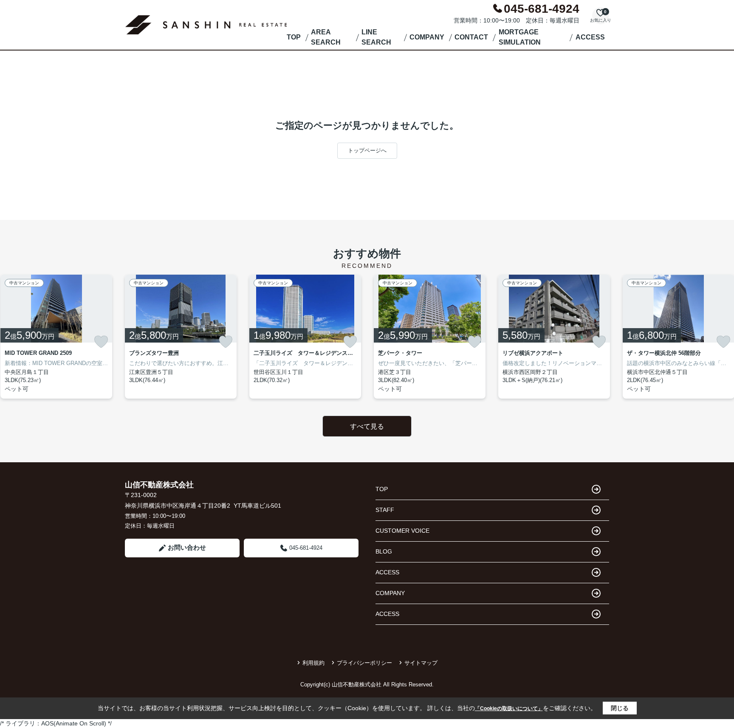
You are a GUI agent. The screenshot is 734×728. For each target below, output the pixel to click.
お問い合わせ (187, 547)
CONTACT (471, 37)
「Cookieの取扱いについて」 (509, 708)
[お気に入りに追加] (101, 341)
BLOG (383, 551)
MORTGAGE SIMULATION (520, 37)
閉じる (620, 708)
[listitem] (181, 337)
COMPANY (426, 37)
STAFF (384, 509)
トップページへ (367, 150)
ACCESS (590, 37)
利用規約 (313, 663)
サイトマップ (421, 663)
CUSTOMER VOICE (402, 530)
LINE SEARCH (376, 37)
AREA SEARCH (326, 37)
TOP (294, 37)
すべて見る (367, 426)
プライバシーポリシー (364, 663)
